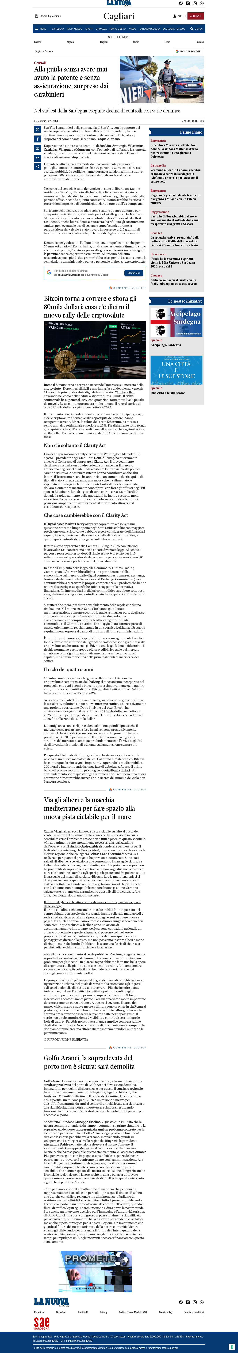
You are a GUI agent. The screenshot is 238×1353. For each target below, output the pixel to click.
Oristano (200, 42)
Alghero (70, 42)
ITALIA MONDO (74, 29)
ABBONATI (195, 16)
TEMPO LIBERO (117, 29)
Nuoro (136, 42)
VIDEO (132, 29)
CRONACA (101, 29)
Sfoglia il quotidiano (50, 16)
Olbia (167, 42)
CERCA (198, 29)
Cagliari (104, 42)
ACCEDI (182, 16)
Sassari (37, 42)
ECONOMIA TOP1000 (174, 29)
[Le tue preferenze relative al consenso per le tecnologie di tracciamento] (232, 1347)
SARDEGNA (58, 29)
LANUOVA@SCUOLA (150, 29)
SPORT (89, 29)
